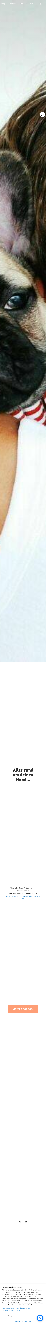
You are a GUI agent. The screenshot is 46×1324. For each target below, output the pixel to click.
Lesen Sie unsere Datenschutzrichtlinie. (16, 1308)
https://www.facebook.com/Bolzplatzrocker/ (23, 897)
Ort (21, 4)
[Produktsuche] (42, 114)
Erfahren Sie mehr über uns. (12, 1310)
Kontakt (29, 4)
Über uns (12, 4)
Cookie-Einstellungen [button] (23, 1321)
